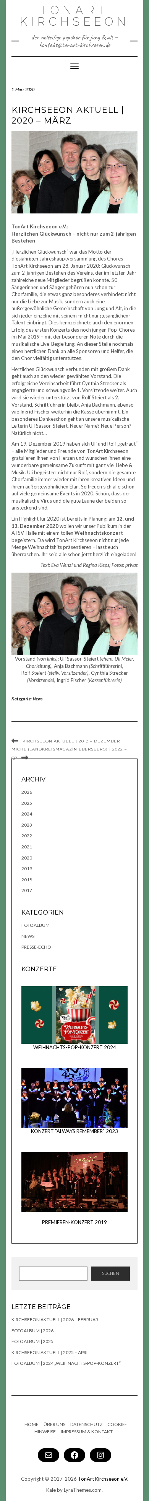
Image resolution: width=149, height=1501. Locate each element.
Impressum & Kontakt (87, 1431)
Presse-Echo (36, 947)
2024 (26, 814)
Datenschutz (86, 1424)
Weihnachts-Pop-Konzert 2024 (74, 1047)
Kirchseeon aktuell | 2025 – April (50, 1352)
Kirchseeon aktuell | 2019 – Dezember (71, 741)
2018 (26, 879)
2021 (26, 847)
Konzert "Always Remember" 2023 (74, 1131)
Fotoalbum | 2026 (32, 1330)
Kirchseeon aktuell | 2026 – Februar (54, 1319)
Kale (51, 1490)
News (37, 698)
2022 (26, 835)
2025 (26, 803)
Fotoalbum (35, 925)
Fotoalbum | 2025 (32, 1341)
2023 (26, 825)
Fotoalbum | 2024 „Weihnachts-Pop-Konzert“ (66, 1363)
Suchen (110, 1273)
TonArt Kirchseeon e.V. (103, 1479)
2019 (26, 868)
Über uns (54, 1424)
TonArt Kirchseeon (75, 15)
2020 (26, 858)
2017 (26, 890)
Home (31, 1424)
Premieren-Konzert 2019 (74, 1222)
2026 (26, 792)
